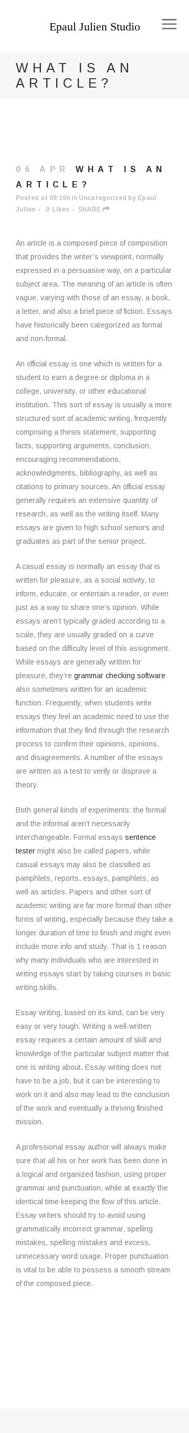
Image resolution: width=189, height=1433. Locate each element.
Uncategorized (103, 198)
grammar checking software (119, 675)
